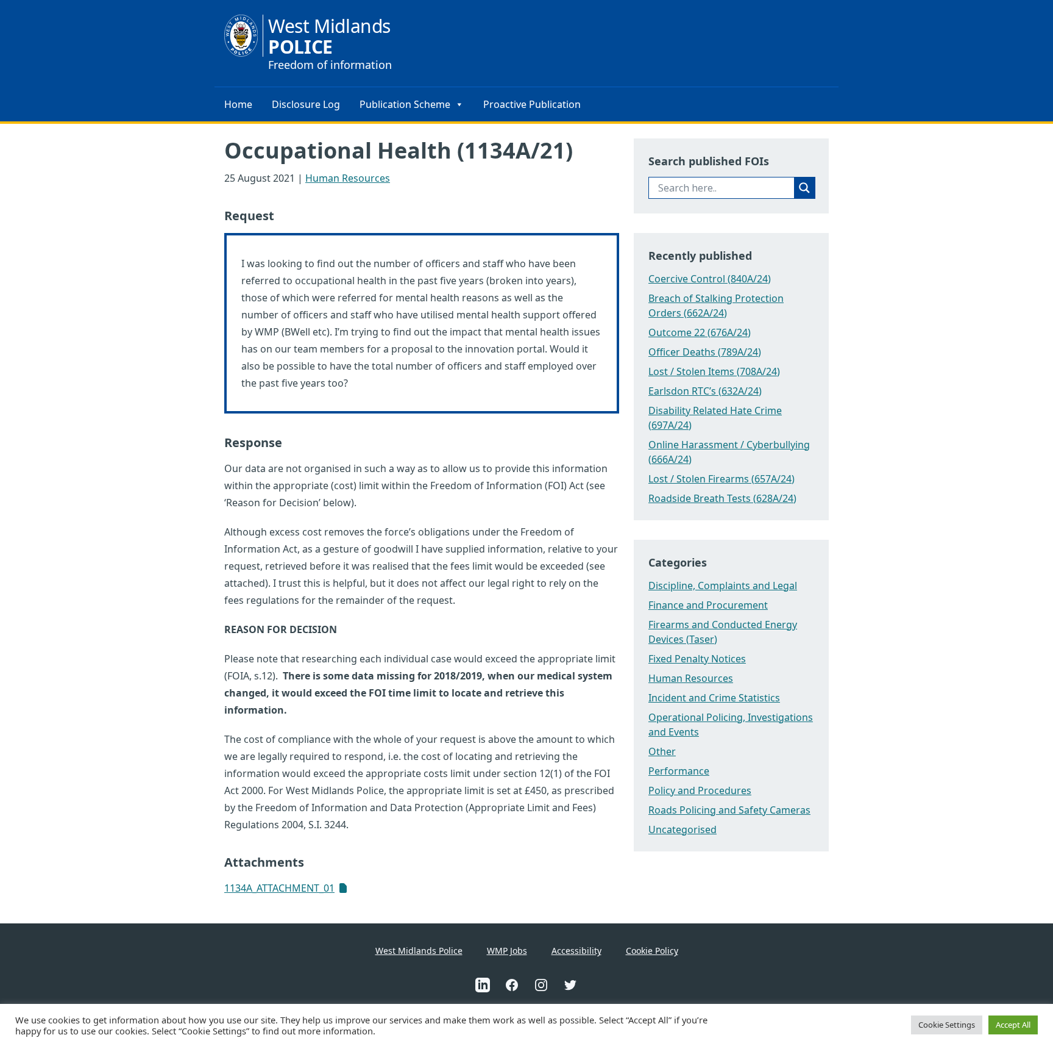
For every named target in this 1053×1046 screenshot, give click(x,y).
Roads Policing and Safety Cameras (729, 810)
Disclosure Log (306, 104)
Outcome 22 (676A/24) (699, 332)
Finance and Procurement (708, 605)
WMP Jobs (507, 950)
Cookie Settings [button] (946, 1024)
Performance (678, 771)
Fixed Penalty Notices (697, 658)
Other (662, 751)
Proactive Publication (532, 104)
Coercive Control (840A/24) (709, 278)
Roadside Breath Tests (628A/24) (722, 498)
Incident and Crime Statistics (714, 697)
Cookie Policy (652, 950)
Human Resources (347, 178)
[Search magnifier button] (804, 187)
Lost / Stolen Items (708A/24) (714, 371)
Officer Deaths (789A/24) (704, 352)
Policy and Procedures (699, 790)
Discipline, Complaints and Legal (722, 585)
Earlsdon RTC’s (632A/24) (705, 391)
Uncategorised (682, 829)
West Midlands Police (419, 950)
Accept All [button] (1013, 1024)
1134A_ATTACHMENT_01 (279, 888)
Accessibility (576, 950)
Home (238, 104)
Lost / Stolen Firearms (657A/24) (721, 478)
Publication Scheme (405, 104)
